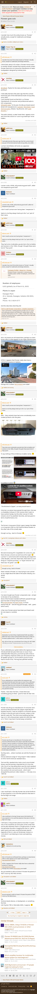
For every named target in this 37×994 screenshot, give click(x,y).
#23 (35, 85)
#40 (35, 888)
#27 (35, 230)
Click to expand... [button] (18, 647)
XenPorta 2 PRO (5, 992)
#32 (35, 592)
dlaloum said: (5, 233)
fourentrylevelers (7, 602)
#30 (35, 399)
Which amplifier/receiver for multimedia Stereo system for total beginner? (19, 956)
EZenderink (7, 930)
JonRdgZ (7, 959)
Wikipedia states (6, 105)
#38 (35, 810)
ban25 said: (5, 677)
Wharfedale (27, 107)
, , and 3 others (13, 42)
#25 (35, 182)
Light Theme (5, 984)
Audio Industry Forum (14, 950)
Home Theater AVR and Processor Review (21, 930)
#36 (35, 733)
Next (23, 912)
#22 (35, 53)
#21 (35, 32)
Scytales (7, 940)
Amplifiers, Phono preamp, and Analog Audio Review (23, 959)
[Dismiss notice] (34, 7)
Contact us (4, 986)
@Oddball (4, 88)
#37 (35, 788)
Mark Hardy (18, 602)
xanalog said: (5, 138)
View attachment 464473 (8, 867)
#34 (35, 674)
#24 (35, 135)
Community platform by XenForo (15, 989)
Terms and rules (12, 986)
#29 (35, 334)
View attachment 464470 (8, 860)
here (22, 11)
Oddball (4, 21)
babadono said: (6, 892)
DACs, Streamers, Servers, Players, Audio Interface (22, 940)
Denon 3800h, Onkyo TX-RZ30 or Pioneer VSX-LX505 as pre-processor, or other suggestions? (19, 927)
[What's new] (31, 2)
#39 (35, 850)
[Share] (32, 32)
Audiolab (20, 107)
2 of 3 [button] (18, 912)
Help (28, 986)
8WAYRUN (20, 992)
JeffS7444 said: (6, 57)
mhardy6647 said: (6, 202)
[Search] (35, 2)
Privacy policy (21, 986)
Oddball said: (5, 632)
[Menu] (2, 2)
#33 (35, 628)
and (8, 387)
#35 (35, 704)
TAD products (18, 384)
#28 (35, 259)
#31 (35, 550)
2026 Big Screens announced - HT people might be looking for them (19, 966)
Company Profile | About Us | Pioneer (20, 270)
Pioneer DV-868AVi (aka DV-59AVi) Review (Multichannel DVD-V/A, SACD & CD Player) (20, 937)
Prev (13, 912)
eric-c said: (5, 737)
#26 (35, 198)
